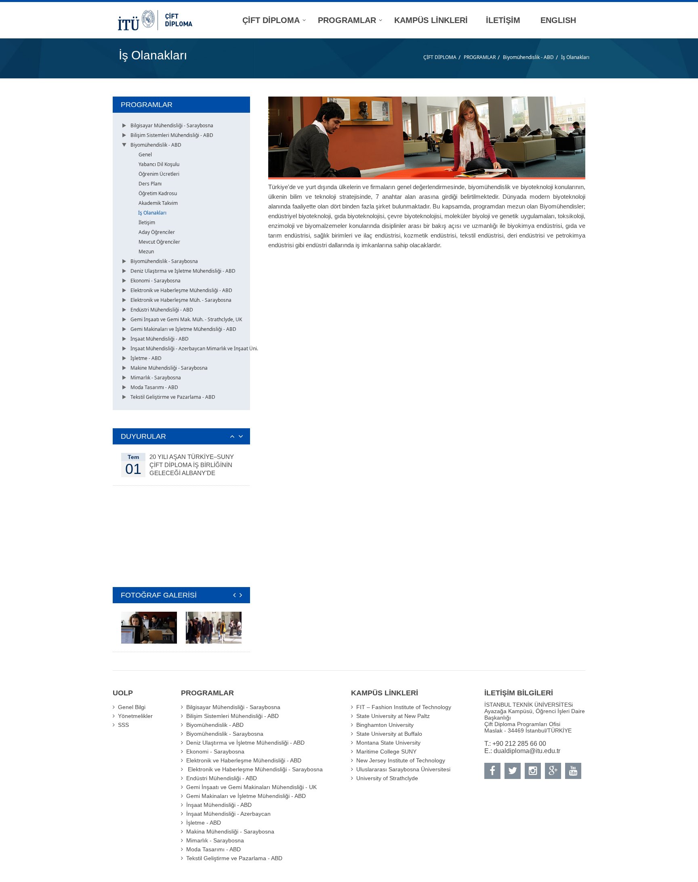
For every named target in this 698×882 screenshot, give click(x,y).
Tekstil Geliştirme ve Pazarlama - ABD (172, 397)
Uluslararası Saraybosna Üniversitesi (403, 769)
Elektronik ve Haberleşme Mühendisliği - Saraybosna (254, 769)
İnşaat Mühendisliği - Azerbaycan (228, 813)
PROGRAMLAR (480, 57)
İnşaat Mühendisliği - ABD (159, 338)
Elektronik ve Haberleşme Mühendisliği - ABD (181, 290)
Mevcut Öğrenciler (159, 241)
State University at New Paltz (393, 716)
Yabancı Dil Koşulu (159, 164)
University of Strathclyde (387, 778)
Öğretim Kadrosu (158, 193)
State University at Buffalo (389, 733)
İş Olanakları (575, 57)
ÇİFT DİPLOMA (439, 57)
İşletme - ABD (146, 358)
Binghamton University (385, 725)
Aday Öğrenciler (157, 232)
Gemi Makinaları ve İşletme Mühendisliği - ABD (183, 329)
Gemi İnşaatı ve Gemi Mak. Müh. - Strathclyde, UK (186, 319)
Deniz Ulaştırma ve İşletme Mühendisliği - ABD (182, 270)
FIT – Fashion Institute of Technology (403, 707)
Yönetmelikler (135, 716)
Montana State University (388, 742)
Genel (145, 154)
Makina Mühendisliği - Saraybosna (230, 831)
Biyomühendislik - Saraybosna (164, 261)
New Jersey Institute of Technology (400, 760)
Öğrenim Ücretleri (159, 174)
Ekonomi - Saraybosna (155, 280)
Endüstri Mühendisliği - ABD (161, 309)
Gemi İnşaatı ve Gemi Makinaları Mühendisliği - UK (251, 787)
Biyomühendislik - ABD (528, 57)
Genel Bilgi (131, 707)
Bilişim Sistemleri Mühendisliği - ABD (171, 135)
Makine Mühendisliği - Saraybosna (169, 367)
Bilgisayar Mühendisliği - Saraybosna (171, 125)
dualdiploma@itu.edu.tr (527, 750)
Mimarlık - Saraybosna (155, 377)
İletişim (147, 222)
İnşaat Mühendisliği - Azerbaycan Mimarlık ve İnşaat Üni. (194, 348)
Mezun (146, 251)
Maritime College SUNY (386, 751)
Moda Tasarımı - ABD (154, 387)
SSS (123, 725)
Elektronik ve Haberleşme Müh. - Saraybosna (180, 300)
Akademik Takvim (158, 203)
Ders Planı (150, 183)
